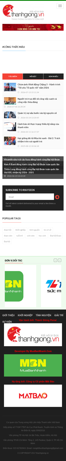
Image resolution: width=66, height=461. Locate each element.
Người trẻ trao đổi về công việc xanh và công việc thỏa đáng (37, 100)
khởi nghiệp (20, 230)
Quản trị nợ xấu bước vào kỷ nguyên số (37, 113)
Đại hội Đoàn (55, 235)
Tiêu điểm (12, 76)
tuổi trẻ (19, 235)
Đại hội (7, 241)
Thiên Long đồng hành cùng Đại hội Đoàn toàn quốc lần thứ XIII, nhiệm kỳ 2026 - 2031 (31, 171)
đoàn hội (7, 230)
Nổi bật (33, 76)
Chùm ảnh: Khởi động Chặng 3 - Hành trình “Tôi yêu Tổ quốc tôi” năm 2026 (39, 86)
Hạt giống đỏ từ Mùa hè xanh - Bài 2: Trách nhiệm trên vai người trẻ (39, 140)
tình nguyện (35, 230)
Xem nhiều (53, 76)
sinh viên (31, 235)
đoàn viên (8, 235)
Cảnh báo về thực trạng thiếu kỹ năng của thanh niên (38, 126)
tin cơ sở (47, 230)
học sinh (42, 235)
